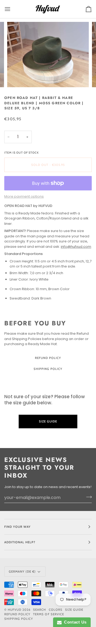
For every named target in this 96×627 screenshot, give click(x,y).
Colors (55, 610)
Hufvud (14, 610)
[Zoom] (17, 77)
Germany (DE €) (22, 571)
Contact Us (74, 622)
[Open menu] (12, 9)
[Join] (87, 497)
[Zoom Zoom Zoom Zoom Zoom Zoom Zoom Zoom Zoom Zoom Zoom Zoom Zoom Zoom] (48, 54)
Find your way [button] (17, 527)
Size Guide (48, 380)
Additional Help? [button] (19, 542)
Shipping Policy (48, 369)
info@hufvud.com (76, 246)
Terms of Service (48, 614)
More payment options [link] (24, 196)
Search (39, 610)
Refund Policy (48, 358)
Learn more (48, 436)
